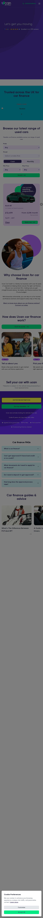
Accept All (21, 912)
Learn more (14, 902)
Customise (21, 907)
